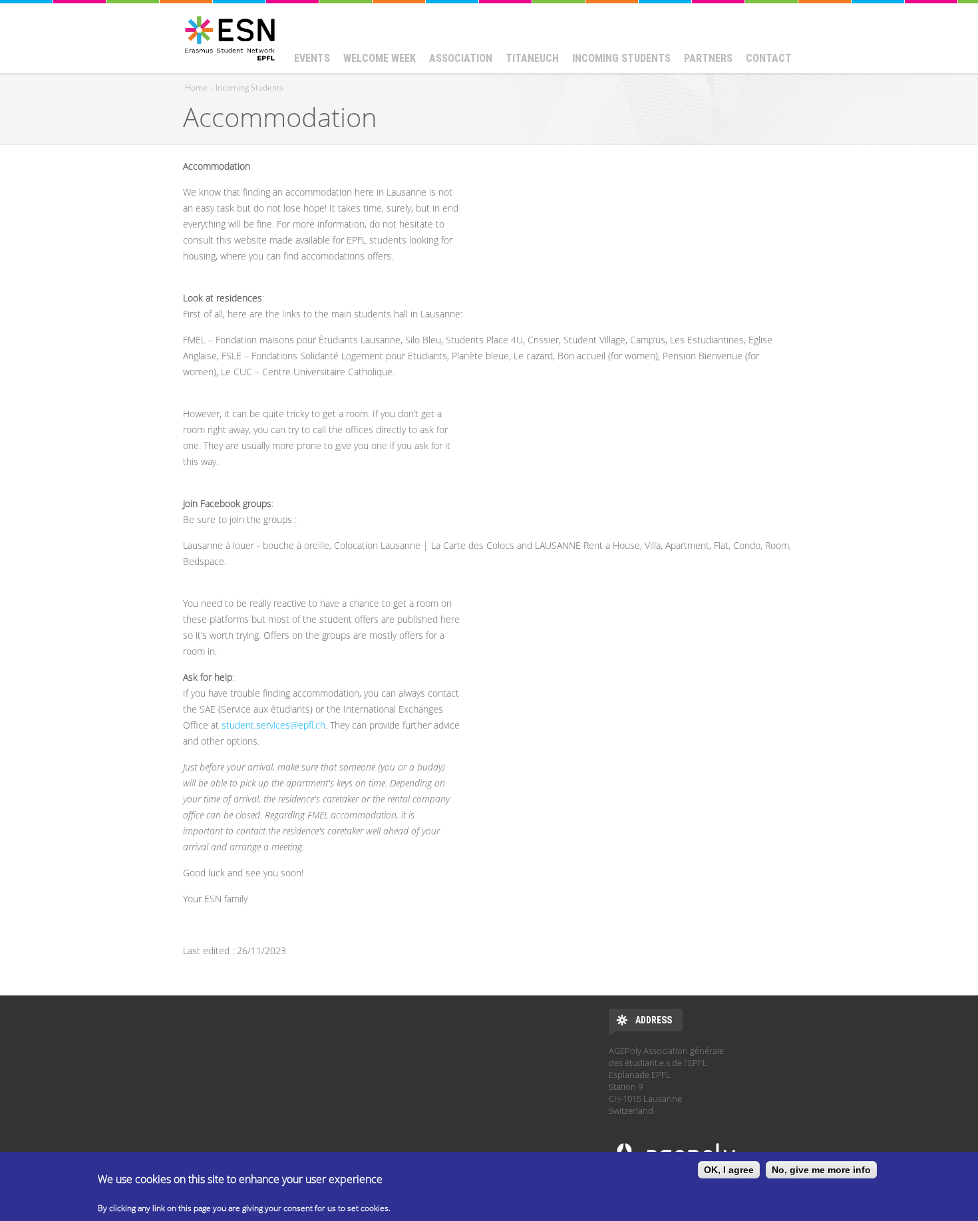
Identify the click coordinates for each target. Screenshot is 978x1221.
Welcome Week (379, 58)
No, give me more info (821, 1169)
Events (312, 58)
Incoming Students (621, 58)
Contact (769, 58)
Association (460, 58)
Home (196, 87)
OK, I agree (729, 1169)
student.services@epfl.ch (273, 725)
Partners (708, 58)
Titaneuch (532, 58)
